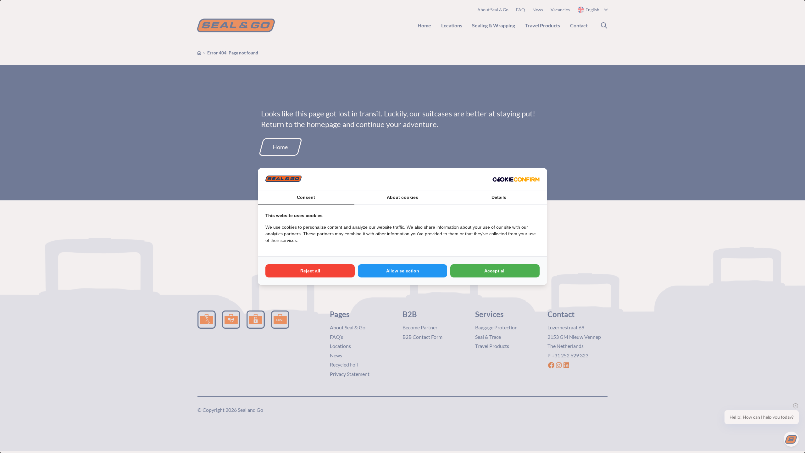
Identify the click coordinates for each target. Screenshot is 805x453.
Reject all (310, 270)
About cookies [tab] (402, 197)
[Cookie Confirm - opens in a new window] (516, 179)
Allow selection (402, 270)
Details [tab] (498, 197)
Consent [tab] (306, 197)
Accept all (495, 270)
